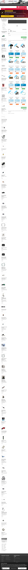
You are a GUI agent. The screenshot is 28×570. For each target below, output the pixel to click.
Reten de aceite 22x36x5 (3, 532)
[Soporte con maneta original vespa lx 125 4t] (3, 127)
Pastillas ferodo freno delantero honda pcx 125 (3, 99)
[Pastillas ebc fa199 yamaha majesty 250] (3, 56)
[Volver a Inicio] (1, 18)
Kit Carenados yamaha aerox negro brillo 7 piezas (3, 481)
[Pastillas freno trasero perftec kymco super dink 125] (3, 85)
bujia (4, 546)
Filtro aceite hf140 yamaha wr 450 (3, 157)
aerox (2, 547)
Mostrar (9, 33)
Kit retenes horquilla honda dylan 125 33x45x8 (3, 196)
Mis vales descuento (8, 557)
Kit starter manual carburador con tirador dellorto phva (4, 338)
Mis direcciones (7, 558)
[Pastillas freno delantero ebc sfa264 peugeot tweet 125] (3, 397)
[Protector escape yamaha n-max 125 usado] (3, 468)
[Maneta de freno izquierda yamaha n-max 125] (3, 106)
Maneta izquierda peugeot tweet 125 (3, 502)
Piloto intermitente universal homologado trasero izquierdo (4, 185)
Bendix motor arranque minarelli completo (4, 139)
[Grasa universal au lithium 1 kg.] (3, 419)
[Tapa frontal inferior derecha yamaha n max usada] (3, 456)
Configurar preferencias (14, 568)
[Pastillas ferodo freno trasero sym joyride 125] (3, 66)
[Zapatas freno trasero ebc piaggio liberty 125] (3, 356)
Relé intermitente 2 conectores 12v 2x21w (4, 317)
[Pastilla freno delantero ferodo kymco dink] (3, 76)
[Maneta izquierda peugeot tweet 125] (3, 499)
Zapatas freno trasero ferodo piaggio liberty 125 (4, 228)
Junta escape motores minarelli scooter (4, 278)
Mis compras (7, 556)
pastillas (5, 547)
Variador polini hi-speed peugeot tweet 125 (3, 49)
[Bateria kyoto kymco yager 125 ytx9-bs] (3, 254)
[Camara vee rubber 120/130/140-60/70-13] (3, 172)
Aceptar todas (22, 568)
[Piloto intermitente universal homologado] (3, 182)
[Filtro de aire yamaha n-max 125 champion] (3, 428)
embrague (4, 550)
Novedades (3, 32)
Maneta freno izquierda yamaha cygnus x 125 (4, 119)
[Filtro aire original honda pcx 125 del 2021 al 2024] (3, 285)
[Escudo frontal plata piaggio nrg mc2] (3, 235)
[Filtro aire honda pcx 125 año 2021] (3, 36)
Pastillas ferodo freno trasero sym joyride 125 (3, 69)
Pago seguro (4, 28)
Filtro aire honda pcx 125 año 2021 (3, 39)
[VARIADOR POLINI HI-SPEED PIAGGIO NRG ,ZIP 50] (3, 345)
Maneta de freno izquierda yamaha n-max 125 (3, 109)
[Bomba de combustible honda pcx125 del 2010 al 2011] (3, 295)
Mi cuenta (7, 555)
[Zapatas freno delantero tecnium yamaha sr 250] (3, 264)
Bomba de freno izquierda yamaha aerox (3, 411)
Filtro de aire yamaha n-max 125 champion (3, 431)
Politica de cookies (5, 29)
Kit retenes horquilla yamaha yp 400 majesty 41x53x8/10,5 (4, 207)
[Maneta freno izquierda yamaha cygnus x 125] (3, 117)
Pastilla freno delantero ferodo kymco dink (4, 78)
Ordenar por (14, 31)
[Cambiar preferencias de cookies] (1, 568)
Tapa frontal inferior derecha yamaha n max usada (3, 460)
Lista (12, 31)
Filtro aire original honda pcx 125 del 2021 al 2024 (3, 288)
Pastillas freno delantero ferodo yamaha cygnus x (3, 381)
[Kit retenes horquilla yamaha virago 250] (3, 193)
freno (5, 549)
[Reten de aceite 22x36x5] (3, 530)
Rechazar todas (5, 568)
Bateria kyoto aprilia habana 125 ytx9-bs (3, 257)
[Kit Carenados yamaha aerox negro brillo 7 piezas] (3, 478)
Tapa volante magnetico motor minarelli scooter (3, 370)
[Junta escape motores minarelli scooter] (3, 275)
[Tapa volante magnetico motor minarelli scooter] (3, 366)
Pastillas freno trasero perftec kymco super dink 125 (4, 88)
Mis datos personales (8, 559)
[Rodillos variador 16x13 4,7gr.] (3, 447)
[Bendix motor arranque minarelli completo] (3, 137)
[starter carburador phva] (3, 335)
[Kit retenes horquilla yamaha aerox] (3, 203)
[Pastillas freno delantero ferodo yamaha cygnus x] (3, 377)
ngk (2, 549)
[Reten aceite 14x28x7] (3, 520)
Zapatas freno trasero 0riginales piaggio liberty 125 (4, 359)
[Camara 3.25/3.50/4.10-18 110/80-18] (3, 164)
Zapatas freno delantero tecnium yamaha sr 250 (3, 268)
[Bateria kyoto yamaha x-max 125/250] (3, 245)
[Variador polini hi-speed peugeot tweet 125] (3, 45)
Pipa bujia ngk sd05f (3, 309)
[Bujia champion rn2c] (3, 146)
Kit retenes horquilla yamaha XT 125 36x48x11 (3, 492)
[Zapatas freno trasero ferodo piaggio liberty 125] (3, 225)
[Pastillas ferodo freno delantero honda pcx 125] (3, 96)
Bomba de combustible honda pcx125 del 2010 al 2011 (3, 298)
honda (2, 546)
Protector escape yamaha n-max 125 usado (3, 471)
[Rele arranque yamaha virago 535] (3, 324)
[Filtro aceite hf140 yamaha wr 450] (3, 154)
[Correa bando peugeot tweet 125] (3, 387)
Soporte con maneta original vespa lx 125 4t (4, 130)
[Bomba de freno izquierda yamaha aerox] (3, 407)
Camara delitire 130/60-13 (3, 175)
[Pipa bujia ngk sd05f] (3, 307)
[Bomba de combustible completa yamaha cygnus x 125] (3, 509)
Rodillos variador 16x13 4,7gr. (3, 450)
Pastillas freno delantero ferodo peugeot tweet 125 (3, 400)
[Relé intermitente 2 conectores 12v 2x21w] (3, 315)
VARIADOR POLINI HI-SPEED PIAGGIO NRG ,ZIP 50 (4, 348)
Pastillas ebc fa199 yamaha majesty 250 (3, 59)
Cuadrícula (11, 31)
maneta (2, 548)
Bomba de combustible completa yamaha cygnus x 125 (4, 512)
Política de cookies (23, 566)
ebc (4, 548)
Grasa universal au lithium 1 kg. (3, 422)
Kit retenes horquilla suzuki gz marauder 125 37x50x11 (3, 217)
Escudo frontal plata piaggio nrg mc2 (3, 238)
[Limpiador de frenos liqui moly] (3, 438)
